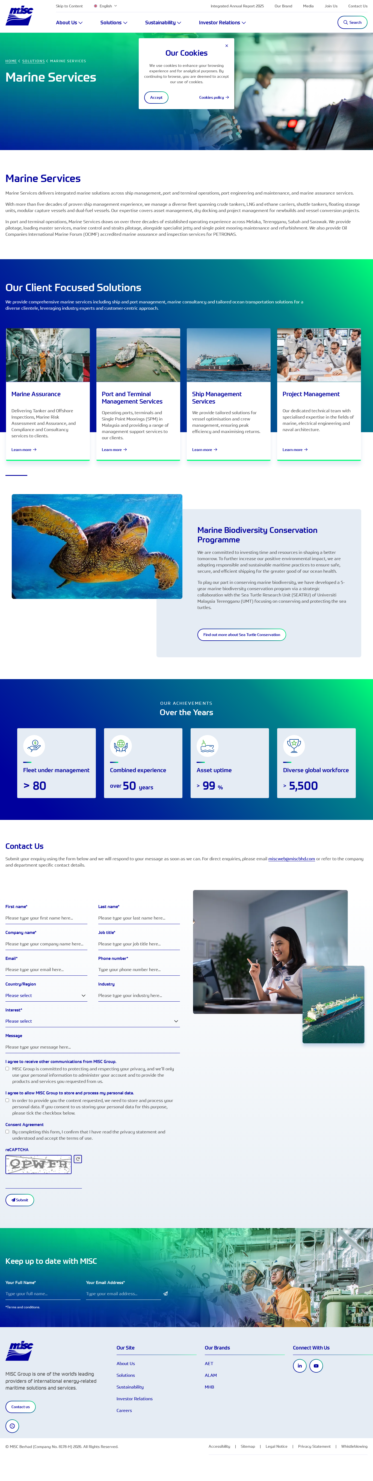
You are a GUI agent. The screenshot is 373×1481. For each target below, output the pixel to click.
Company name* (21, 932)
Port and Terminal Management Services (132, 397)
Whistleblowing (354, 1446)
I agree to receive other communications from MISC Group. (60, 1061)
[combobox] (46, 995)
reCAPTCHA (17, 1149)
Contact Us (358, 5)
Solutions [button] (111, 22)
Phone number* (113, 958)
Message (13, 1035)
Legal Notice (277, 1446)
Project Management (311, 394)
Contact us (20, 1406)
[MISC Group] (19, 15)
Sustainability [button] (160, 22)
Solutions (126, 1375)
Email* (11, 958)
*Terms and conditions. (22, 1307)
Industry (106, 984)
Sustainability (130, 1387)
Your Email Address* (105, 1282)
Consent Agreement (24, 1124)
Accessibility (219, 1446)
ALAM (211, 1375)
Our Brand (283, 5)
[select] (83, 995)
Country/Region (20, 984)
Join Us (331, 5)
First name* (16, 906)
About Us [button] (66, 22)
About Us (126, 1363)
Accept (156, 97)
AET (209, 1363)
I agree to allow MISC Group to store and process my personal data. (69, 1092)
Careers (124, 1410)
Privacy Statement (314, 1446)
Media (308, 5)
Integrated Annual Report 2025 (237, 5)
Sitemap (248, 1446)
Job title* (107, 932)
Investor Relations (135, 1398)
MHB (209, 1387)
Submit (21, 1200)
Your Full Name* (20, 1282)
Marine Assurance (36, 394)
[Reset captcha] (78, 1159)
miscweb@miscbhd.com (291, 858)
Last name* (109, 906)
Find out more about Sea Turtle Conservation (241, 634)
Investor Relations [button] (219, 22)
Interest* (13, 1010)
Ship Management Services (217, 397)
